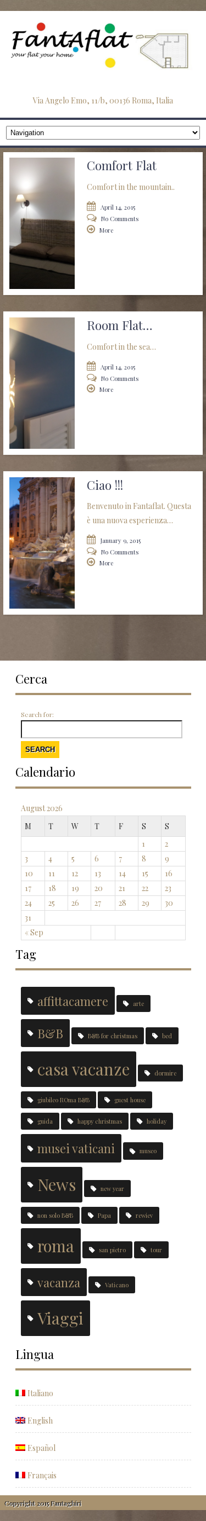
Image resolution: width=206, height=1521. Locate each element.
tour (156, 1250)
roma (55, 1245)
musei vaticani (76, 1148)
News (56, 1184)
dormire (165, 1073)
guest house (130, 1100)
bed (167, 1036)
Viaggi (60, 1317)
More (106, 230)
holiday (156, 1121)
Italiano (40, 1393)
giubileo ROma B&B (63, 1100)
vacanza (58, 1282)
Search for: (37, 714)
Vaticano (117, 1285)
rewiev (144, 1215)
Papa (104, 1215)
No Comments (119, 219)
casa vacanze (83, 1068)
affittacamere (72, 1001)
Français (42, 1475)
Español (41, 1448)
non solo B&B (55, 1215)
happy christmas (99, 1121)
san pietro (112, 1250)
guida (45, 1121)
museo (148, 1151)
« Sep (34, 932)
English (40, 1420)
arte (138, 1003)
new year (112, 1188)
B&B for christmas (112, 1036)
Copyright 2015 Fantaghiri (42, 1503)
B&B (50, 1033)
